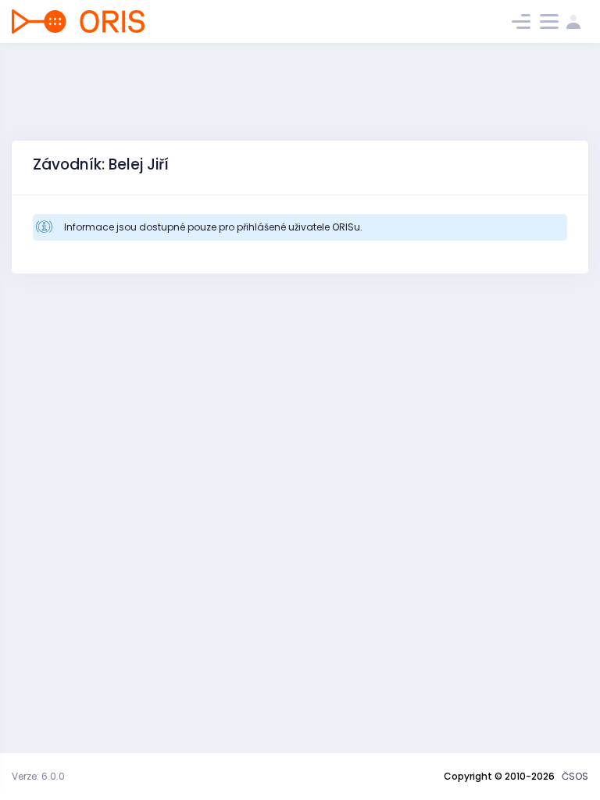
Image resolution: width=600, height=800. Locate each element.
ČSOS (575, 776)
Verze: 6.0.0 (38, 776)
